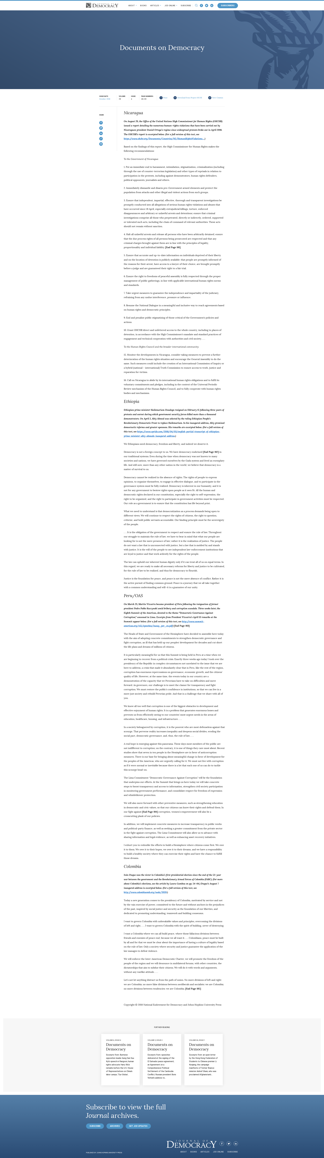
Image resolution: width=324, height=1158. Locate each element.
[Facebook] (201, 5)
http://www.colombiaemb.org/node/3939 (145, 892)
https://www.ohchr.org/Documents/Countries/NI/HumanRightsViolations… (164, 138)
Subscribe (186, 6)
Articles (154, 6)
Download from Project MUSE (189, 98)
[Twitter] (206, 5)
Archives (115, 1126)
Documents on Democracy (118, 1046)
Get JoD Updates (138, 1126)
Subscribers (228, 5)
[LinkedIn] (211, 5)
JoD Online (170, 6)
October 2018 (104, 99)
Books (143, 6)
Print (165, 98)
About (131, 6)
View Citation (217, 98)
